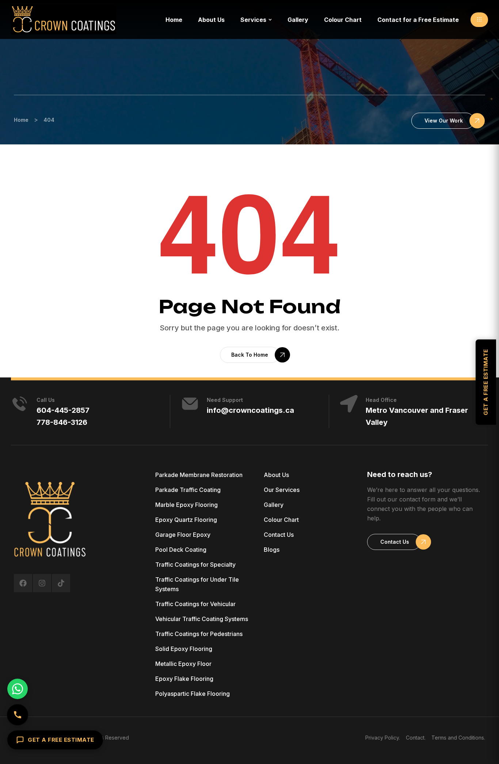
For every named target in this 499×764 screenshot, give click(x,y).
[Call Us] (17, 715)
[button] (479, 19)
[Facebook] (23, 583)
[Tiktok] (61, 583)
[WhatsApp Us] (17, 689)
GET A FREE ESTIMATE (61, 739)
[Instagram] (42, 583)
